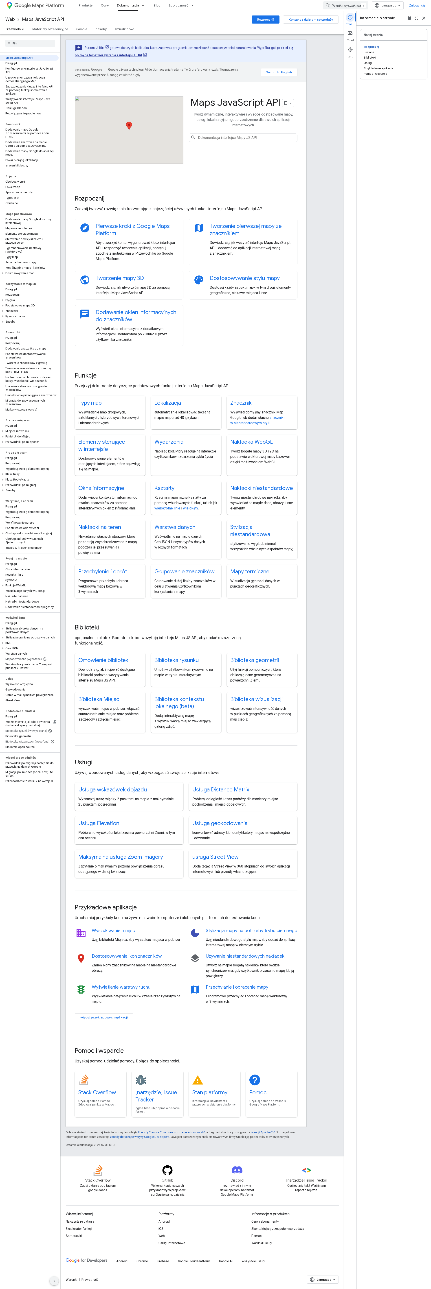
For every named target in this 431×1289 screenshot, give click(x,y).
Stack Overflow (97, 1092)
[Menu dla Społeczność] (193, 5)
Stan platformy (209, 1092)
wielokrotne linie (167, 508)
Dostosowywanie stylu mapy (245, 278)
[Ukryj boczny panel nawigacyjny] (54, 1280)
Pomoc (257, 1092)
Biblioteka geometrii (254, 660)
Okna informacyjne (101, 488)
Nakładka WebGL (251, 442)
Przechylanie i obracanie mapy (237, 987)
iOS (160, 1228)
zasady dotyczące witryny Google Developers (139, 1136)
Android (164, 1221)
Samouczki (74, 1236)
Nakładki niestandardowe (261, 488)
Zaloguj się (417, 5)
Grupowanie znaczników (184, 571)
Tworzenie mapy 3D (120, 278)
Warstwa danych (174, 527)
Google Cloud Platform (194, 1261)
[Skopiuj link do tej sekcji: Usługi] (98, 762)
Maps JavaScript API (43, 19)
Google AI (226, 1261)
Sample (81, 29)
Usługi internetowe (171, 1243)
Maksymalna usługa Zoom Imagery (120, 857)
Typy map (90, 403)
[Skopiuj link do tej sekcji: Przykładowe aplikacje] (142, 908)
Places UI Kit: (94, 48)
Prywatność (89, 1279)
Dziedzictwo (124, 29)
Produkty (86, 5)
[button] (29, 273)
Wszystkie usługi (253, 1261)
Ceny (105, 5)
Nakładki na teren (99, 527)
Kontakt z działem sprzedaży (311, 19)
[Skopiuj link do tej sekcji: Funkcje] (102, 376)
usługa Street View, (216, 857)
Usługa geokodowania (220, 823)
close (424, 18)
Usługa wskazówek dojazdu (112, 789)
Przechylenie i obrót (102, 571)
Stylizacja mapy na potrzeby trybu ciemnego (251, 930)
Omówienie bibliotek (103, 660)
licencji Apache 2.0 (263, 1132)
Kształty (164, 488)
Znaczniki (241, 403)
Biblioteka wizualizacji (256, 699)
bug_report (409, 18)
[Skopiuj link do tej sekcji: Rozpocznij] (110, 199)
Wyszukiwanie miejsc (113, 930)
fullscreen (416, 18)
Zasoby (101, 29)
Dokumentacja (128, 5)
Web (10, 19)
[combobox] (345, 5)
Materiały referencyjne (50, 29)
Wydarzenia (168, 442)
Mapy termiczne (249, 571)
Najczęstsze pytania (80, 1221)
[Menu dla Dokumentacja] (144, 5)
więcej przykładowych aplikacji (104, 1017)
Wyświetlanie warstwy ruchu (121, 987)
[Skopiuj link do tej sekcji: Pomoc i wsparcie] (129, 1051)
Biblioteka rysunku (176, 660)
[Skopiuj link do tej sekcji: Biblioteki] (104, 628)
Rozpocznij (265, 19)
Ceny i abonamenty (265, 1221)
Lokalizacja (167, 403)
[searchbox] (30, 43)
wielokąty (190, 508)
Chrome (142, 1261)
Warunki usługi (261, 1243)
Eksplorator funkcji (79, 1228)
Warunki (71, 1279)
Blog (157, 5)
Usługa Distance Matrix (220, 789)
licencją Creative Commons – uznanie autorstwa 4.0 (171, 1132)
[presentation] (186, 198)
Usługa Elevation (98, 823)
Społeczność (178, 5)
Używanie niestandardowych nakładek (245, 956)
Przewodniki (14, 29)
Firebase (163, 1261)
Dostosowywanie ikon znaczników (127, 956)
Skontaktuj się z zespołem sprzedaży (277, 1228)
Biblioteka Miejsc (98, 699)
